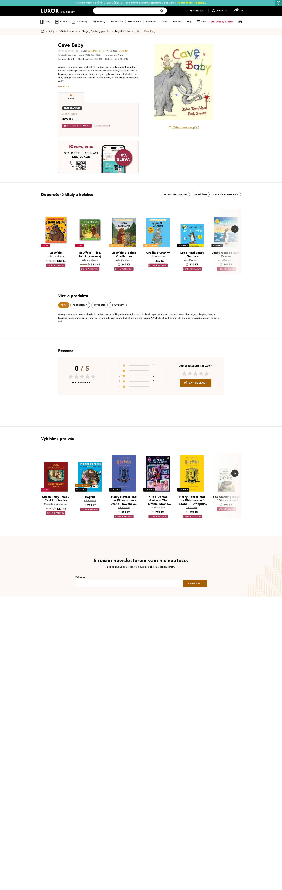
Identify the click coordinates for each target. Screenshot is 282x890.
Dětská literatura (68, 31)
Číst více (62, 86)
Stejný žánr (200, 195)
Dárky (164, 21)
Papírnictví (151, 21)
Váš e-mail (80, 577)
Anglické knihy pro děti (127, 31)
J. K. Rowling (90, 500)
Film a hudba (134, 21)
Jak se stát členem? (102, 126)
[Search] (161, 10)
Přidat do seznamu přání (185, 127)
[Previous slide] (150, 82)
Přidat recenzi (195, 382)
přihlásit (195, 583)
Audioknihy (81, 21)
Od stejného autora (175, 195)
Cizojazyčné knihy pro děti (96, 31)
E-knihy (63, 21)
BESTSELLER (82, 485)
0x (77, 51)
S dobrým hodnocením (225, 195)
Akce (203, 21)
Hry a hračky (117, 21)
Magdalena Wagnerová (55, 504)
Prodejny (177, 21)
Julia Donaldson (96, 51)
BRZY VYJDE (116, 245)
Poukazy (101, 21)
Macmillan (123, 51)
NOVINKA (183, 245)
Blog (189, 21)
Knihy (47, 21)
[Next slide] (216, 82)
